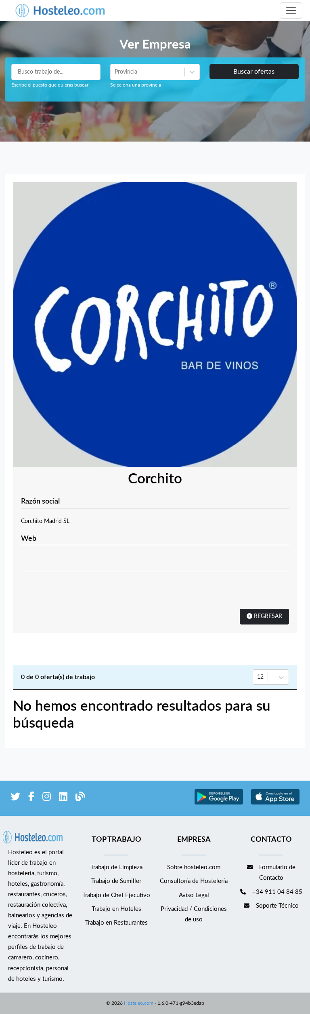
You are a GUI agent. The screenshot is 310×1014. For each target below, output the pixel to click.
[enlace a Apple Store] (275, 803)
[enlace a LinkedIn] (63, 798)
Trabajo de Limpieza (116, 867)
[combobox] (115, 72)
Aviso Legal (194, 895)
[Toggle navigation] (291, 10)
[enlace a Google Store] (219, 803)
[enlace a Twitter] (15, 798)
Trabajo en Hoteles (116, 909)
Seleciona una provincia (135, 85)
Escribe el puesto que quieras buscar (49, 85)
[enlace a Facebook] (31, 798)
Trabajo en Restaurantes (116, 923)
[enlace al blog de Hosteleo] (80, 798)
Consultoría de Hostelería (194, 881)
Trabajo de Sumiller (116, 881)
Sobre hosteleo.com (193, 867)
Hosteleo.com (138, 1003)
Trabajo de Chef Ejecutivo (116, 895)
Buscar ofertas (253, 71)
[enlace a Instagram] (46, 798)
